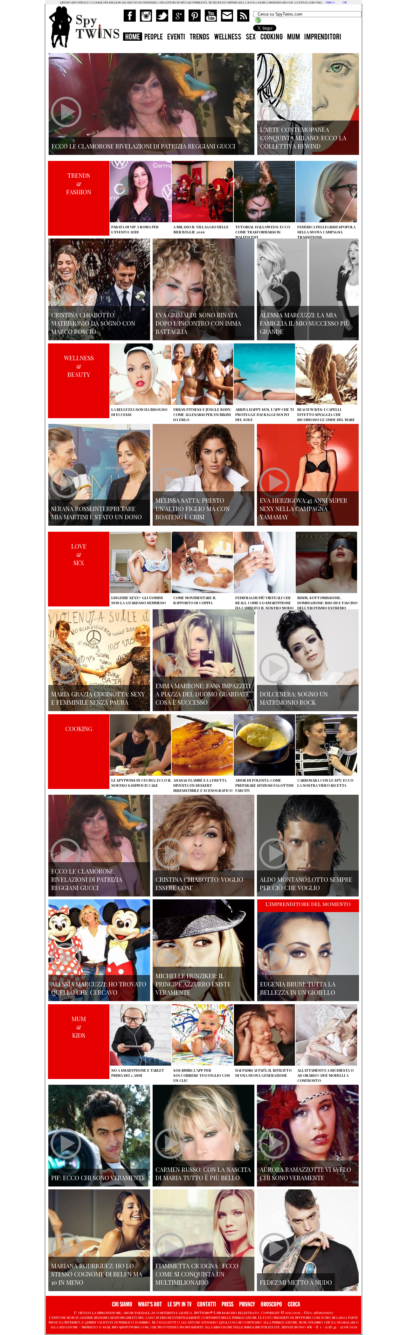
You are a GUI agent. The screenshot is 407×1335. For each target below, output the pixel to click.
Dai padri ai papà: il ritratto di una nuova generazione (263, 1073)
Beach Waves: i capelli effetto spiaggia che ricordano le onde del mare (326, 414)
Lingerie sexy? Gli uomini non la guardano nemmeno (138, 600)
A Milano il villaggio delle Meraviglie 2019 (201, 229)
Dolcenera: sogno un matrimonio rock (294, 698)
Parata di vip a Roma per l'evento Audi (135, 229)
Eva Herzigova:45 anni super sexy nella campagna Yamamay (303, 508)
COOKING (271, 37)
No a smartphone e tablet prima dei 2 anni (137, 1073)
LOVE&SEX (78, 554)
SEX (251, 37)
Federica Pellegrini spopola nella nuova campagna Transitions (326, 232)
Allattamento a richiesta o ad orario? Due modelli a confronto (325, 1075)
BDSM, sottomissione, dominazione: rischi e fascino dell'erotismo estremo (327, 602)
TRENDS (200, 37)
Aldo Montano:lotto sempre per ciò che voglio (306, 883)
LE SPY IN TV (179, 1304)
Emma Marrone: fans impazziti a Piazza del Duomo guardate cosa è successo (203, 693)
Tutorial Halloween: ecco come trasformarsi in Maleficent (262, 232)
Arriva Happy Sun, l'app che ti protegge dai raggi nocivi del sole (264, 414)
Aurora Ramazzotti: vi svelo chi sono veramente (305, 1173)
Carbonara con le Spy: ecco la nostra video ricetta (325, 783)
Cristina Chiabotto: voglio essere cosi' (199, 883)
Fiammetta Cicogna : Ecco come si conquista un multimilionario (196, 1274)
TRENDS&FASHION (78, 183)
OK (344, 2)
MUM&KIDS (79, 1026)
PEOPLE (153, 37)
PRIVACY (247, 1304)
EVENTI (176, 37)
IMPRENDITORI (322, 37)
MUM (293, 37)
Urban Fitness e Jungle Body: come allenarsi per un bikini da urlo (202, 414)
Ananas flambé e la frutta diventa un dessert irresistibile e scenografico (202, 785)
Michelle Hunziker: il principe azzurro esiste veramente (193, 984)
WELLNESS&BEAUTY (79, 366)
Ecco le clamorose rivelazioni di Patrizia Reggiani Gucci (86, 879)
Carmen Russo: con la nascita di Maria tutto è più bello (203, 1173)
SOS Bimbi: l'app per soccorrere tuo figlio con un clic (201, 1075)
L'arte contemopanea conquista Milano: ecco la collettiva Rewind (303, 137)
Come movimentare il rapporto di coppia (194, 600)
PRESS (227, 1304)
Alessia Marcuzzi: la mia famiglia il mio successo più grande (305, 323)
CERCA (294, 1304)
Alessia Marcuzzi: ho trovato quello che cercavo (98, 988)
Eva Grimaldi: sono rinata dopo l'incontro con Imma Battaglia (198, 323)
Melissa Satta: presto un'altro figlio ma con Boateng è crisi (192, 508)
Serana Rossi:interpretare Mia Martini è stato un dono (96, 512)
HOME (132, 37)
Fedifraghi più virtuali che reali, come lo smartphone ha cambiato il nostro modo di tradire (264, 605)
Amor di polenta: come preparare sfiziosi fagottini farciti (264, 785)
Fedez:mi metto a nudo (296, 1282)
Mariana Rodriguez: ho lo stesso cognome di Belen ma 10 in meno (96, 1274)
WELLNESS (227, 37)
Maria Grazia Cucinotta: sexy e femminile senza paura (98, 698)
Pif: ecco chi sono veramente (98, 1177)
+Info (330, 2)
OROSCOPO (271, 1304)
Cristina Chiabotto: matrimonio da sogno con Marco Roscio (93, 323)
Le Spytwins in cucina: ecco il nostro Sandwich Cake (141, 783)
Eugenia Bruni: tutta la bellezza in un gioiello (297, 988)
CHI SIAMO (122, 1304)
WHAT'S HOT (150, 1304)
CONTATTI (206, 1304)
